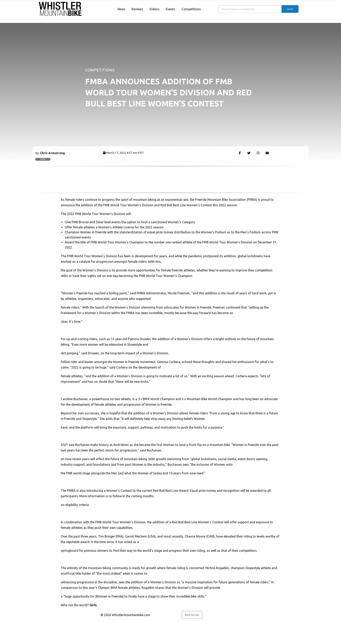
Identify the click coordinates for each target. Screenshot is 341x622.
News (121, 9)
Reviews (137, 9)
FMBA (42, 159)
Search (290, 9)
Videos (154, 9)
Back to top (192, 614)
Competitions (191, 9)
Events (170, 9)
